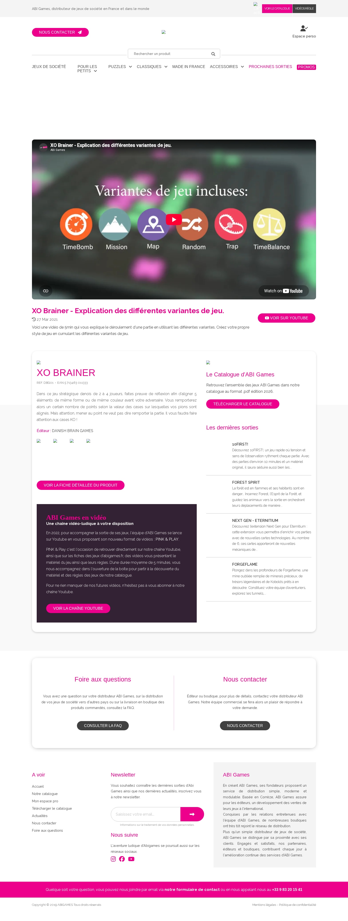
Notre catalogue (45, 794)
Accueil (38, 786)
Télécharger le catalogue (242, 404)
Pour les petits (87, 69)
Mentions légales (264, 905)
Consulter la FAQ (103, 726)
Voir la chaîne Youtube (78, 608)
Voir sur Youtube (288, 318)
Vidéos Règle (304, 8)
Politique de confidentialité (297, 905)
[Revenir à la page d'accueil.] (174, 32)
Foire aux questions (47, 830)
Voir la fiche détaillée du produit (80, 485)
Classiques (150, 67)
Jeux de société (49, 67)
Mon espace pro (45, 801)
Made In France (188, 67)
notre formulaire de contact (192, 889)
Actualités (40, 816)
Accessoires (225, 67)
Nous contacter (245, 726)
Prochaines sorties (270, 67)
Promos (306, 67)
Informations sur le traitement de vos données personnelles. (157, 824)
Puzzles (118, 67)
